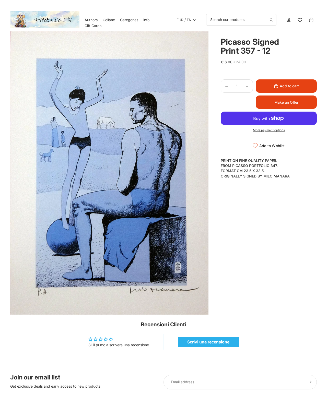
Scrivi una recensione (208, 341)
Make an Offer (286, 102)
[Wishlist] (300, 20)
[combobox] (241, 19)
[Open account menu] (288, 20)
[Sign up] (309, 382)
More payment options (269, 130)
